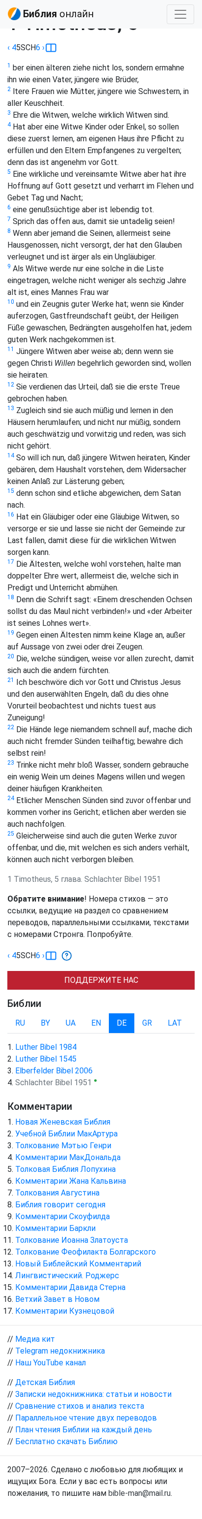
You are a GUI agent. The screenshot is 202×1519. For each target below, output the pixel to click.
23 (10, 762)
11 (10, 349)
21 (10, 680)
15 (10, 490)
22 (10, 727)
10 (10, 301)
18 (10, 597)
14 (10, 455)
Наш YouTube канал (50, 1362)
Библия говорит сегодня (60, 1204)
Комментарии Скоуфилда (62, 1216)
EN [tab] (96, 1023)
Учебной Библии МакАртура (66, 1133)
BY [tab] (45, 1023)
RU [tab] (20, 1023)
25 (10, 833)
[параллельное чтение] (51, 47)
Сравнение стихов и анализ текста (79, 1406)
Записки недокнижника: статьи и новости (93, 1394)
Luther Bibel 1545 (45, 1059)
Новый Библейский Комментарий (78, 1263)
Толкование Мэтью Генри (63, 1145)
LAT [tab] (175, 1023)
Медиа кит (35, 1339)
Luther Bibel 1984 (45, 1047)
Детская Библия (45, 1382)
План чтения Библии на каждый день (83, 1429)
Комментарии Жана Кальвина (70, 1181)
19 (10, 632)
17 (10, 561)
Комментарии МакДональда (68, 1157)
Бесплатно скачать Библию (66, 1441)
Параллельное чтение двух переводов (86, 1417)
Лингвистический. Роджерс (67, 1275)
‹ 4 (11, 47)
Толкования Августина (57, 1192)
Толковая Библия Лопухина (65, 1169)
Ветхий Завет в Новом (57, 1299)
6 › (40, 47)
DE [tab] (121, 1023)
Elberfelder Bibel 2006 (54, 1070)
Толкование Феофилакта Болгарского (85, 1252)
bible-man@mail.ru (139, 1493)
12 (10, 384)
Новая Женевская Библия (62, 1122)
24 (10, 798)
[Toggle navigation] (180, 14)
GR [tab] (147, 1023)
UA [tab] (71, 1023)
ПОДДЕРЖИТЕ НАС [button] (101, 980)
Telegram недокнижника (60, 1351)
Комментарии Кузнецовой (64, 1311)
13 (10, 408)
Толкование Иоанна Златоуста (71, 1240)
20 (10, 656)
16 (10, 514)
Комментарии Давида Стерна (70, 1287)
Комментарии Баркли (55, 1228)
